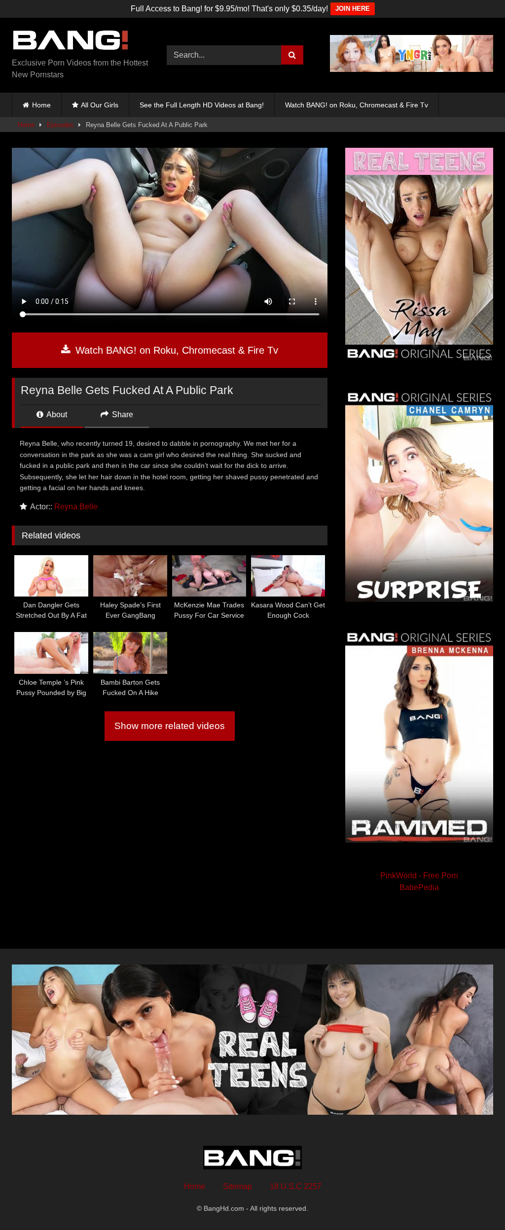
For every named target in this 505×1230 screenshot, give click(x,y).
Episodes (60, 125)
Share (121, 414)
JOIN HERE (352, 8)
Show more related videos (169, 726)
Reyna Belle (76, 506)
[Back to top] (474, 1200)
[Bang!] (78, 41)
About (56, 414)
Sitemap (237, 1186)
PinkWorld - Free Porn (419, 875)
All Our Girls (99, 105)
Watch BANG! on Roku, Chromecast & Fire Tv (356, 105)
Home (41, 105)
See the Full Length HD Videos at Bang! (202, 105)
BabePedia (419, 887)
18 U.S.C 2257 (296, 1186)
